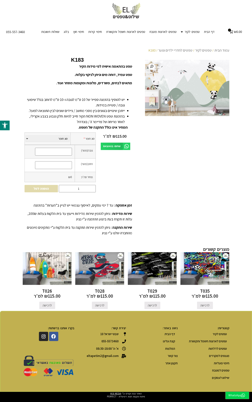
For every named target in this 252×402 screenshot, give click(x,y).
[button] (115, 146)
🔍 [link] (151, 66)
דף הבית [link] (209, 32)
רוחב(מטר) (87, 163)
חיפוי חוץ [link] (78, 32)
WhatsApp (234, 395)
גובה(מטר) (87, 150)
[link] (5, 125)
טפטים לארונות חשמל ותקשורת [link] (125, 32)
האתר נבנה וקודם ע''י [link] (126, 393)
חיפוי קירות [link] (95, 32)
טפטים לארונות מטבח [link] (163, 32)
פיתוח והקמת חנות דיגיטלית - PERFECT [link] (126, 396)
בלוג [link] (66, 32)
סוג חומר (89, 138)
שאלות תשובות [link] (50, 32)
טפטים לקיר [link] (192, 32)
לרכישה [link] (205, 305)
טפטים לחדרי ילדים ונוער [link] (175, 50)
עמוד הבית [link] (221, 50)
